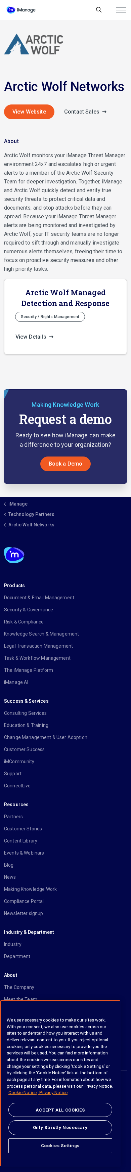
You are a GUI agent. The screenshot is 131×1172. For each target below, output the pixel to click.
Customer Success (24, 749)
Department (17, 956)
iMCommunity (19, 761)
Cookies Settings (60, 1145)
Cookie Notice (22, 1092)
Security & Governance (28, 609)
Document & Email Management (39, 597)
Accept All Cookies (60, 1110)
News (10, 877)
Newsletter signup (23, 913)
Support (12, 773)
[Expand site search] (99, 10)
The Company (19, 987)
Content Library (20, 840)
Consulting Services (25, 713)
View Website (29, 111)
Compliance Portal (24, 901)
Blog (9, 865)
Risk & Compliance (24, 621)
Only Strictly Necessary (60, 1127)
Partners (13, 816)
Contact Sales (82, 111)
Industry (12, 944)
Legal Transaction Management (38, 646)
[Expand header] (121, 10)
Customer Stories (23, 828)
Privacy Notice (53, 1092)
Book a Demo (66, 464)
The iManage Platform (28, 670)
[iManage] (21, 10)
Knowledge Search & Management (41, 634)
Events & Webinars (24, 853)
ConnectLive (17, 785)
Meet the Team (20, 999)
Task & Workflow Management (37, 658)
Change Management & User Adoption (45, 737)
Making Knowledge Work (30, 889)
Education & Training (26, 725)
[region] (60, 1083)
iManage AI (16, 682)
